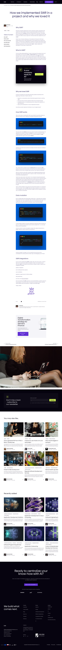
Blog (37, 1)
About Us (41, 1)
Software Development (40, 611)
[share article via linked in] (24, 301)
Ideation (37, 607)
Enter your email (33, 398)
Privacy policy (53, 644)
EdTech (49, 609)
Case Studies (32, 1)
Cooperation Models (39, 616)
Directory (25, 618)
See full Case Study (22, 334)
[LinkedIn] (23, 636)
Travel (49, 615)
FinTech (49, 613)
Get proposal (49, 2)
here (19, 173)
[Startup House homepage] (6, 2)
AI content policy (58, 644)
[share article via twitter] (21, 301)
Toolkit (17, 36)
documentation (25, 278)
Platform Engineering (39, 614)
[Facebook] (25, 636)
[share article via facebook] (19, 301)
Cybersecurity (50, 617)
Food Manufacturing (51, 619)
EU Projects (48, 644)
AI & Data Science (39, 618)
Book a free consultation (30, 584)
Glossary (24, 616)
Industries (25, 607)
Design (37, 609)
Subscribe (52, 400)
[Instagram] (27, 636)
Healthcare (50, 606)
